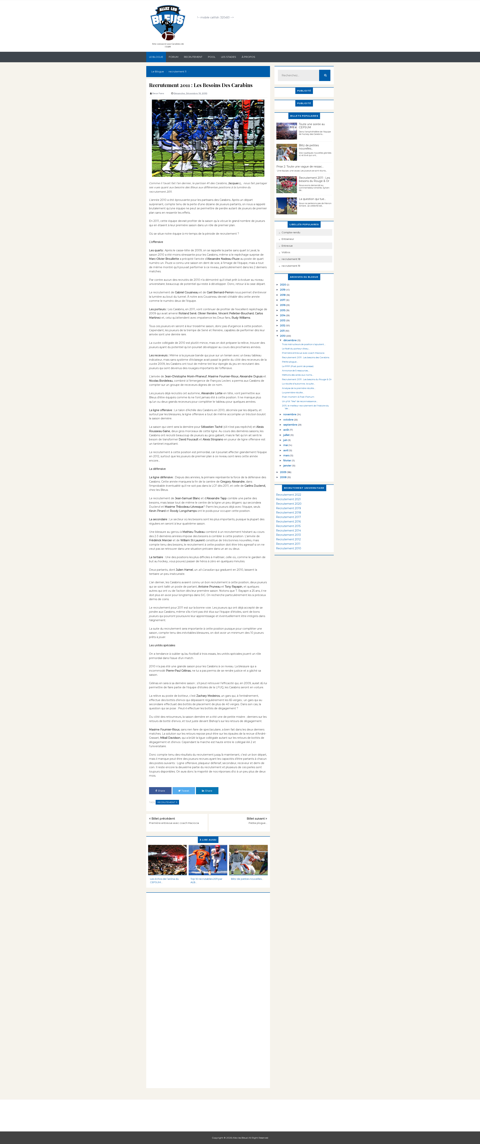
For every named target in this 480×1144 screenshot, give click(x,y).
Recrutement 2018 (288, 512)
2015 (283, 310)
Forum (173, 56)
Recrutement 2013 (288, 535)
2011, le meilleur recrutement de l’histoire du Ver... (305, 407)
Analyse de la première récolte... (299, 388)
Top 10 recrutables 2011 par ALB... (206, 880)
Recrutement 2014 (288, 530)
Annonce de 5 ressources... (296, 370)
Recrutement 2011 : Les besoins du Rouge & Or (314, 179)
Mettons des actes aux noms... (298, 374)
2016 (283, 304)
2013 (283, 320)
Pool (211, 56)
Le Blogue (156, 56)
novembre (290, 414)
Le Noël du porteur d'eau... (296, 348)
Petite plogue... (258, 822)
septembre (290, 424)
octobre (288, 419)
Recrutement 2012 (288, 539)
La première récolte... (293, 392)
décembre (290, 340)
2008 (283, 477)
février (287, 460)
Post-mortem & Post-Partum (298, 396)
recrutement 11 (167, 802)
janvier (287, 465)
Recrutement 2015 (288, 526)
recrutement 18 (291, 258)
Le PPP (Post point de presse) (298, 366)
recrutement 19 (291, 265)
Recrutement (193, 56)
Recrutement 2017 (288, 517)
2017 (283, 299)
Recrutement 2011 (288, 544)
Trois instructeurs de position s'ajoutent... (304, 344)
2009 (283, 472)
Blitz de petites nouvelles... (247, 878)
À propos (248, 56)
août (286, 429)
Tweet (185, 790)
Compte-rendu (291, 232)
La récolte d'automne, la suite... (298, 383)
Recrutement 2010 (288, 548)
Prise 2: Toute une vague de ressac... (300, 166)
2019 (283, 289)
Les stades (228, 56)
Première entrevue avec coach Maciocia (174, 822)
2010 (283, 335)
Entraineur (288, 238)
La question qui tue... (312, 199)
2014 (283, 315)
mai (285, 445)
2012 (283, 325)
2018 (283, 294)
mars (286, 455)
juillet (286, 434)
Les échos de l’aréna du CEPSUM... (164, 880)
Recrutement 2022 (288, 494)
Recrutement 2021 (288, 499)
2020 (283, 284)
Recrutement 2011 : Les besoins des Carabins (305, 357)
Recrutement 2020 (289, 503)
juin (285, 439)
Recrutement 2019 (288, 508)
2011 (282, 330)
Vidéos (286, 252)
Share (161, 790)
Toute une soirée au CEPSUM (312, 125)
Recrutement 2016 (288, 521)
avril (286, 450)
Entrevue (287, 245)
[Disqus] (208, 939)
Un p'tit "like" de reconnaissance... (300, 401)
